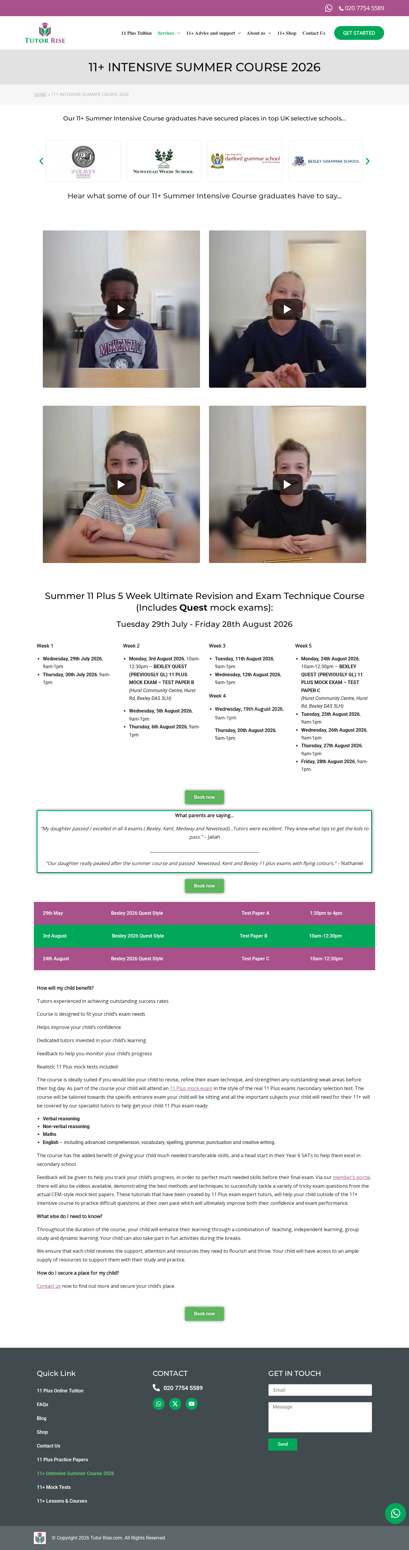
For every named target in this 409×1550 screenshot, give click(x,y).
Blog (41, 1418)
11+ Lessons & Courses (62, 1501)
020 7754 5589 (183, 1387)
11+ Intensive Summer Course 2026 (75, 1473)
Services (166, 32)
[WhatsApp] (329, 8)
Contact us (49, 1286)
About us (256, 32)
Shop (42, 1432)
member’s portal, (352, 1177)
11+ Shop (286, 32)
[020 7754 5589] (156, 1387)
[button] (177, 33)
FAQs (42, 1404)
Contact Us (313, 32)
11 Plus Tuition (136, 32)
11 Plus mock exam (191, 1088)
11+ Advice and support (210, 32)
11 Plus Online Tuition (60, 1391)
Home (40, 94)
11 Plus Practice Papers (62, 1460)
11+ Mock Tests (54, 1487)
